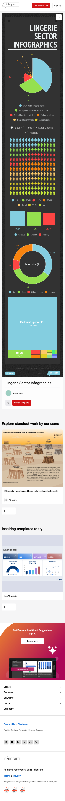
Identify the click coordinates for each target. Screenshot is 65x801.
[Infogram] (10, 5)
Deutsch (14, 730)
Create (7, 686)
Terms (7, 775)
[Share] (8, 403)
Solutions (8, 697)
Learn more (32, 641)
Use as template (41, 5)
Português (23, 730)
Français (39, 730)
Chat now (23, 724)
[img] (42, 75)
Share (11, 373)
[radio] (15, 128)
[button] (32, 105)
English (7, 730)
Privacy (17, 775)
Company (9, 708)
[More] (59, 17)
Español (31, 730)
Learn (7, 703)
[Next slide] (12, 511)
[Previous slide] (5, 511)
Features (8, 692)
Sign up (57, 5)
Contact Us (9, 724)
